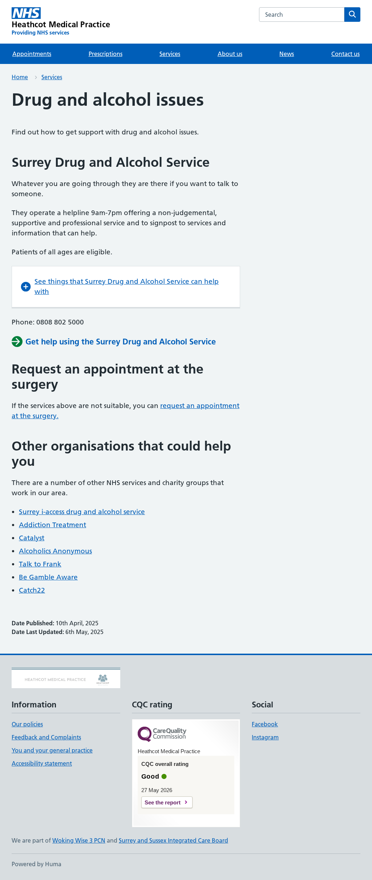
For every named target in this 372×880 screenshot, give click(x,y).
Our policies (27, 724)
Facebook (265, 724)
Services (169, 53)
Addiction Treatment (52, 525)
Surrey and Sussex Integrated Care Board (173, 840)
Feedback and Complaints (46, 737)
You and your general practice (52, 750)
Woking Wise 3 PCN (78, 840)
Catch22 (32, 590)
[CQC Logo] (162, 735)
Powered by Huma (36, 864)
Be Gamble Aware (48, 577)
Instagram (265, 737)
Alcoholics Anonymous (55, 551)
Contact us (345, 53)
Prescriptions (105, 53)
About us (230, 53)
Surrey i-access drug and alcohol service (82, 512)
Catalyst (31, 538)
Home (20, 77)
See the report (163, 802)
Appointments (31, 53)
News (286, 53)
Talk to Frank (40, 564)
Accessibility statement (42, 763)
